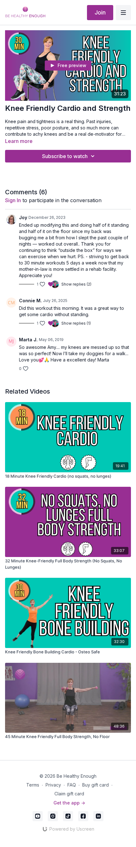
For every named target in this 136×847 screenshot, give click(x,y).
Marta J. (28, 339)
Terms (32, 784)
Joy (23, 217)
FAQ (71, 784)
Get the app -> (69, 802)
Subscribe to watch (65, 156)
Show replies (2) (76, 284)
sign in (13, 200)
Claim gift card (69, 793)
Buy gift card (95, 784)
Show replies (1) (76, 323)
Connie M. (30, 300)
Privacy (53, 784)
